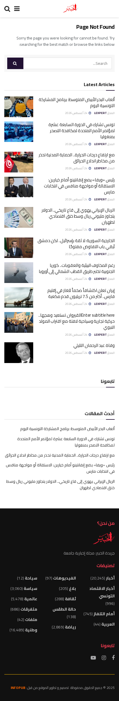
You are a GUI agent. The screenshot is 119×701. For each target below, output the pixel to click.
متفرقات (29, 609)
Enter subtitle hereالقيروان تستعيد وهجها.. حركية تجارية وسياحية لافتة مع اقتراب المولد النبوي (76, 321)
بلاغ (72, 588)
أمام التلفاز (104, 614)
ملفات (31, 619)
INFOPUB (18, 687)
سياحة (31, 578)
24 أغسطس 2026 (76, 113)
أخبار (110, 578)
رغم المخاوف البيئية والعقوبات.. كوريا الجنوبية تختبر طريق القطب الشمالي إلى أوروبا (77, 268)
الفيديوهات (64, 578)
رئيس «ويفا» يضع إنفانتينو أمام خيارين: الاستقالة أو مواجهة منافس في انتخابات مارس (79, 186)
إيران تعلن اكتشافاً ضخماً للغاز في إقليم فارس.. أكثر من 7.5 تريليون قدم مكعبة (81, 293)
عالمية (30, 599)
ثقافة (70, 599)
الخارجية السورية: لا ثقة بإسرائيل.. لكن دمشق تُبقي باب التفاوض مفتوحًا (76, 243)
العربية (108, 624)
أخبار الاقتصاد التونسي (102, 592)
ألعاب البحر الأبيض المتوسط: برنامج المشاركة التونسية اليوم (77, 102)
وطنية (31, 630)
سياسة (30, 588)
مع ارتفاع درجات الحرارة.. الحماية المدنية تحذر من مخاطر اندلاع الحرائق (77, 158)
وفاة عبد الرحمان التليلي (94, 345)
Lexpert (100, 113)
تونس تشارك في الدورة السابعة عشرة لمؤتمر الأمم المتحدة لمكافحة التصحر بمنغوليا (82, 130)
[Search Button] (15, 63)
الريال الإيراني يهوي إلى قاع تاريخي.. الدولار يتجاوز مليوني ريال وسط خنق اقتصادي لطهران (78, 216)
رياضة (70, 627)
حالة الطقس (64, 609)
